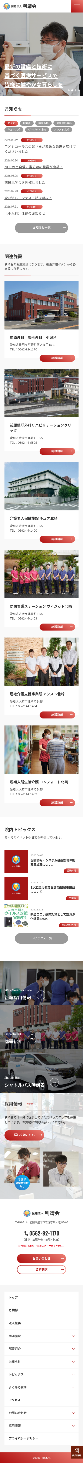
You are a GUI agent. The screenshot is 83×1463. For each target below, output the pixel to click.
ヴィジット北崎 (37, 129)
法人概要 (15, 1323)
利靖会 (26, 123)
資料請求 (50, 1269)
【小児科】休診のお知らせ (24, 213)
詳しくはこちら (28, 1135)
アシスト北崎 (61, 129)
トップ (13, 1297)
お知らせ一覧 (49, 227)
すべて (11, 123)
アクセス (14, 1400)
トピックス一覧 (48, 938)
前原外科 (43, 123)
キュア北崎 (13, 129)
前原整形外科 (64, 123)
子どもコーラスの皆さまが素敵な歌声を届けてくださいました (40, 149)
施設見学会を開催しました (24, 182)
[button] (69, 90)
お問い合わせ (48, 1258)
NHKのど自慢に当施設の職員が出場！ (33, 167)
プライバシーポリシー (24, 1438)
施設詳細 (62, 358)
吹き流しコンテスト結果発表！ (28, 198)
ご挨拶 (13, 1310)
